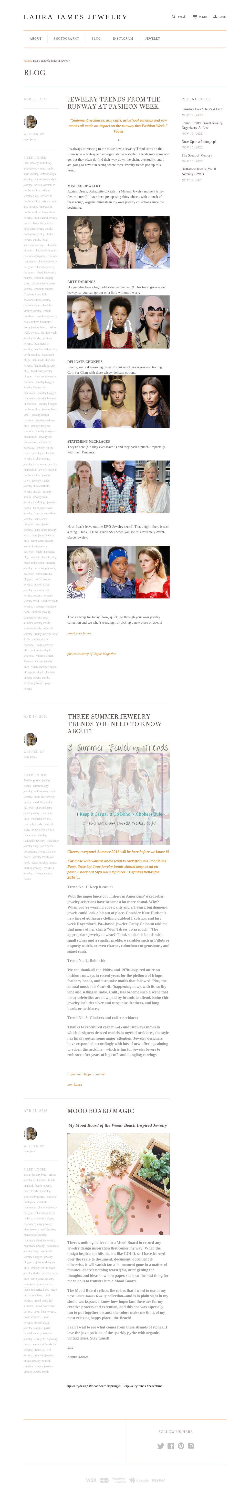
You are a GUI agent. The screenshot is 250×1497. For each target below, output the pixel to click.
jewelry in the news (35, 464)
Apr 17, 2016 (36, 716)
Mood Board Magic (100, 1111)
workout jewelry (33, 683)
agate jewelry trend (34, 168)
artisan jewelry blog (35, 1174)
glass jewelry (31, 1229)
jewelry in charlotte (44, 453)
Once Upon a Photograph (199, 142)
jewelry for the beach (43, 1268)
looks (118, 1027)
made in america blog (36, 1289)
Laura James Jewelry (76, 17)
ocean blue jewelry (44, 1311)
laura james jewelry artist (38, 1284)
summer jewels (32, 628)
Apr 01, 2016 (36, 1111)
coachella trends (33, 824)
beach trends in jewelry (37, 1191)
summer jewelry (41, 612)
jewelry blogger (45, 382)
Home (27, 60)
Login (219, 16)
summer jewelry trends (37, 623)
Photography (66, 38)
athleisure (114, 896)
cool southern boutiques (37, 322)
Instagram (123, 38)
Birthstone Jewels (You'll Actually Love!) (199, 171)
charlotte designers (34, 256)
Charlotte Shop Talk (35, 294)
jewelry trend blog (34, 502)
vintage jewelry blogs (43, 666)
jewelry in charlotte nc (36, 458)
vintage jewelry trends (36, 677)
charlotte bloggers (34, 1196)
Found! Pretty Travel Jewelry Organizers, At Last (202, 125)
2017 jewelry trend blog (37, 163)
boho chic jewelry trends (38, 228)
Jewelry (153, 38)
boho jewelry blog (34, 234)
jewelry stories (32, 491)
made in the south (34, 562)
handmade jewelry (34, 840)
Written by (34, 134)
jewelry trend (40, 497)
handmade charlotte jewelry (39, 1240)
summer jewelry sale (35, 617)
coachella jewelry (47, 316)
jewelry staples (40, 480)
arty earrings (49, 201)
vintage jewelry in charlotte (39, 672)
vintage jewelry (43, 1366)
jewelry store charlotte (36, 486)
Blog (96, 38)
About (36, 38)
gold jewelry (48, 1229)
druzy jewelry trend (35, 327)
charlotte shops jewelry (37, 300)
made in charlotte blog (44, 557)
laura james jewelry (42, 1278)
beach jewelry (43, 1185)
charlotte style (32, 305)
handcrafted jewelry (35, 835)
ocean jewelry (39, 862)
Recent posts (196, 99)
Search (182, 16)
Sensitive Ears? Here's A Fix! (202, 109)
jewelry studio (32, 1273)
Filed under (35, 157)
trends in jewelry (43, 1355)
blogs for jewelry (43, 223)
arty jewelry (30, 206)
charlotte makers (43, 289)
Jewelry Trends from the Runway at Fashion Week (113, 103)
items (203, 16)
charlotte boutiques (46, 250)
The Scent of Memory (197, 155)
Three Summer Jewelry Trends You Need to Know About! (114, 724)
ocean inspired (32, 1317)
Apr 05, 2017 (36, 99)
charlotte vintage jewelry (38, 1224)
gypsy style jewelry (42, 829)
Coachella (104, 987)
